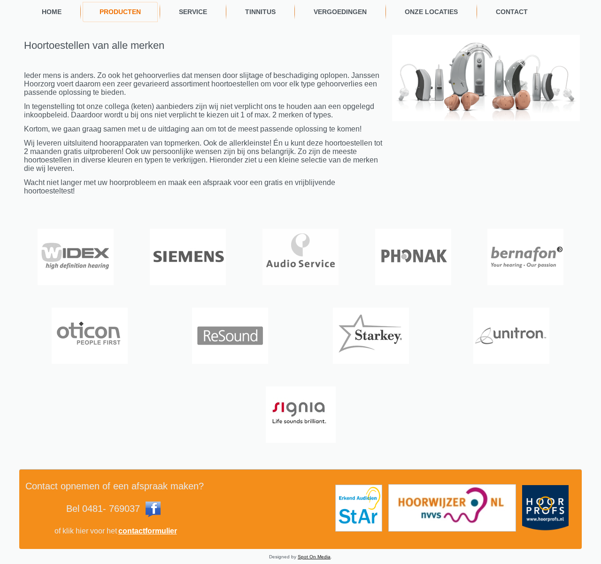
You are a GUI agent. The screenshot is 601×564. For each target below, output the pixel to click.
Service (193, 11)
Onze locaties (431, 11)
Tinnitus (260, 11)
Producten (120, 11)
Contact (512, 11)
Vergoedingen (340, 11)
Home (52, 11)
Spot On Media (314, 556)
